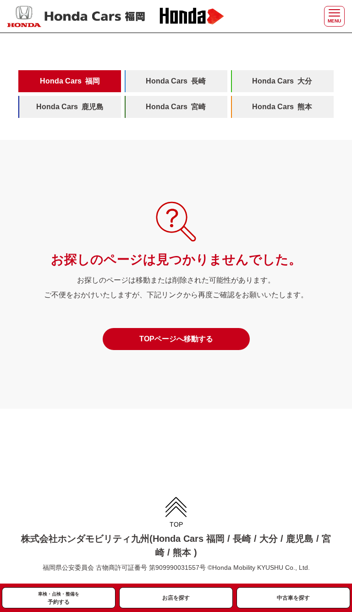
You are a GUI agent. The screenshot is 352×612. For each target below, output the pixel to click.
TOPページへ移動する (176, 339)
